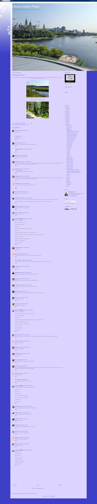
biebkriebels (17, 176)
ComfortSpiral (17, 137)
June (68, 177)
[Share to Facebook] (31, 123)
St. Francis (68, 155)
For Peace (68, 151)
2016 (67, 121)
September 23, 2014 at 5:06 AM (26, 161)
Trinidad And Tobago (70, 165)
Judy (16, 291)
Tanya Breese (17, 353)
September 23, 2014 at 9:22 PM (22, 425)
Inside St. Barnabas (70, 159)
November (68, 127)
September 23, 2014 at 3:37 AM (21, 142)
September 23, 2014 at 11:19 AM (23, 297)
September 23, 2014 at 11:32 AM (24, 334)
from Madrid (17, 183)
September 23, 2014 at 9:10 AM (24, 247)
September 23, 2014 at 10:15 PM (22, 431)
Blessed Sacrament (70, 168)
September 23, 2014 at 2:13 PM (24, 347)
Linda (16, 303)
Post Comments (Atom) (40, 488)
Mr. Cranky (68, 149)
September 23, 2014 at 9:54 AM (26, 272)
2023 (67, 111)
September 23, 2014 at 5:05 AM (22, 155)
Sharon (16, 278)
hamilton (16, 412)
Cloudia (16, 130)
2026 (67, 107)
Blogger (53, 496)
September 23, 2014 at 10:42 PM (23, 437)
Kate (16, 431)
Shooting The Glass (70, 166)
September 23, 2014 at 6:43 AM (25, 183)
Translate (72, 203)
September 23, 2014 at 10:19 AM (23, 278)
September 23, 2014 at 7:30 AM (24, 206)
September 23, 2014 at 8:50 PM (23, 412)
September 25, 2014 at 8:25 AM (24, 443)
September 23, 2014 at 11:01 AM (22, 291)
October (68, 128)
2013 (67, 186)
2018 (67, 118)
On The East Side (69, 145)
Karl (15, 155)
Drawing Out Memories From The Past (73, 169)
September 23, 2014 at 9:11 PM (23, 418)
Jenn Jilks (17, 334)
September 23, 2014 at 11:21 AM (22, 303)
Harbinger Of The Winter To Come (72, 132)
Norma (16, 253)
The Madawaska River (70, 141)
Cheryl (16, 297)
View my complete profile (72, 195)
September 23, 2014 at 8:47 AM (27, 218)
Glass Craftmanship (70, 162)
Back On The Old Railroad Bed (72, 135)
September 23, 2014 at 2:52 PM (25, 353)
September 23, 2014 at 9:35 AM (27, 260)
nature (27, 124)
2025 (67, 108)
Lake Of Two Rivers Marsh (71, 138)
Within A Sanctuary (70, 161)
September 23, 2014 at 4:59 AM (26, 149)
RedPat (16, 373)
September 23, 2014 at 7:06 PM (27, 406)
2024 (67, 110)
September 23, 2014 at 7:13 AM (22, 191)
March (68, 181)
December (68, 125)
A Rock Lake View (70, 142)
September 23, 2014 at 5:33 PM (23, 373)
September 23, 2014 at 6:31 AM (25, 176)
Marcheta (16, 437)
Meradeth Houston (18, 406)
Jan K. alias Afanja (18, 260)
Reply (16, 139)
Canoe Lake (68, 148)
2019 (67, 117)
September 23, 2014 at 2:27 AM (23, 130)
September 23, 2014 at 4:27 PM (22, 359)
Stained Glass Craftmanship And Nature (73, 171)
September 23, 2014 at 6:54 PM (27, 385)
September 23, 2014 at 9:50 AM (25, 266)
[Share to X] (30, 123)
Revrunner (17, 206)
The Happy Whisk (18, 149)
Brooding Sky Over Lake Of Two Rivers (73, 131)
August (68, 174)
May (67, 178)
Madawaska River (23, 124)
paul (16, 379)
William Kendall (17, 218)
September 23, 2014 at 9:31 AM (23, 253)
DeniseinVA (17, 347)
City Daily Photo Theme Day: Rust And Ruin (74, 172)
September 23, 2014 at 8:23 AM (23, 212)
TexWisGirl (17, 247)
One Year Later (69, 146)
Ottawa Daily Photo (25, 6)
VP (15, 142)
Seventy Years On (70, 158)
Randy (16, 418)
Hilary (16, 191)
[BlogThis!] (29, 123)
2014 (67, 124)
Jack (16, 425)
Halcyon (16, 212)
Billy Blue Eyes (17, 161)
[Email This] (27, 123)
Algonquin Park (17, 124)
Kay (15, 359)
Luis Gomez (17, 266)
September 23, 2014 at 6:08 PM (22, 379)
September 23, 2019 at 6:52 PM (27, 450)
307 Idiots (68, 152)
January (68, 184)
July (67, 175)
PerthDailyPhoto (18, 272)
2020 (67, 115)
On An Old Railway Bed (70, 139)
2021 (67, 114)
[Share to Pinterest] (32, 123)
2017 (67, 120)
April (68, 180)
